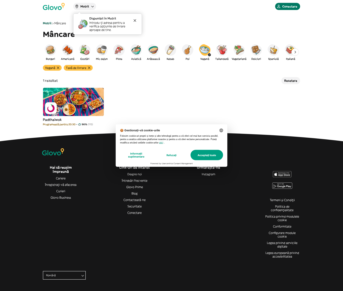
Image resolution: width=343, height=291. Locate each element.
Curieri (60, 191)
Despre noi (134, 174)
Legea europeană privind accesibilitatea (282, 254)
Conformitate (282, 226)
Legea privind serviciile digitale (282, 244)
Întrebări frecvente (134, 180)
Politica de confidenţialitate (282, 208)
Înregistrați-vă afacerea (60, 184)
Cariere (61, 178)
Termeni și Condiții (282, 200)
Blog (134, 193)
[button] (50, 52)
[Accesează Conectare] (54, 6)
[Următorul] (295, 52)
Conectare (134, 212)
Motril (47, 23)
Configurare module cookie (282, 234)
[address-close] (134, 20)
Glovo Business (61, 197)
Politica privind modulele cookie (282, 218)
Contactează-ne (134, 200)
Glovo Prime (134, 187)
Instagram (208, 174)
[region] (171, 52)
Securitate (134, 206)
